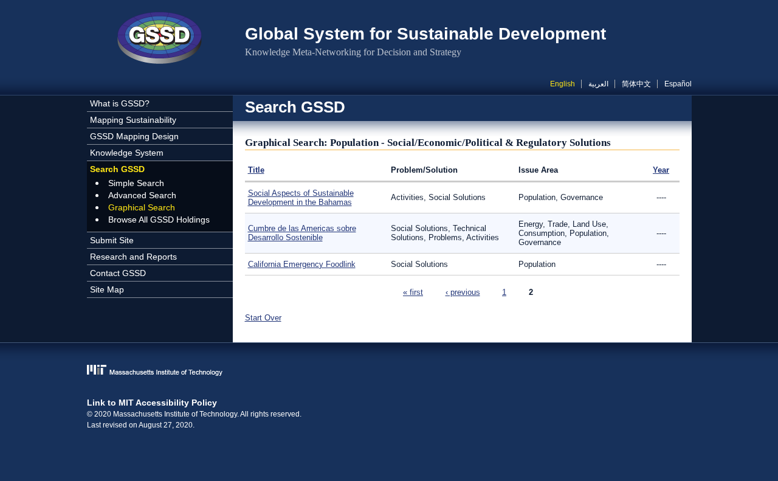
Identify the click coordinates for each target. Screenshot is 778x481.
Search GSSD (117, 169)
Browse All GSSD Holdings (159, 219)
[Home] (160, 39)
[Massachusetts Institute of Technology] (389, 371)
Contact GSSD (118, 273)
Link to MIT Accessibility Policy (152, 402)
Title (256, 170)
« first (413, 292)
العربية (598, 84)
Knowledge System (127, 152)
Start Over (263, 317)
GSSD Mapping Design (134, 136)
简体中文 (636, 84)
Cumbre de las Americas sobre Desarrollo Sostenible (302, 233)
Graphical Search (141, 207)
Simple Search (136, 183)
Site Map (107, 289)
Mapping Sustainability (133, 120)
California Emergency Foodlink (302, 264)
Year (661, 170)
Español (678, 84)
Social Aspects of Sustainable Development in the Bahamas (301, 198)
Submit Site (112, 240)
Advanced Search (142, 195)
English (562, 84)
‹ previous (463, 292)
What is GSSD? (120, 103)
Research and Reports (133, 256)
